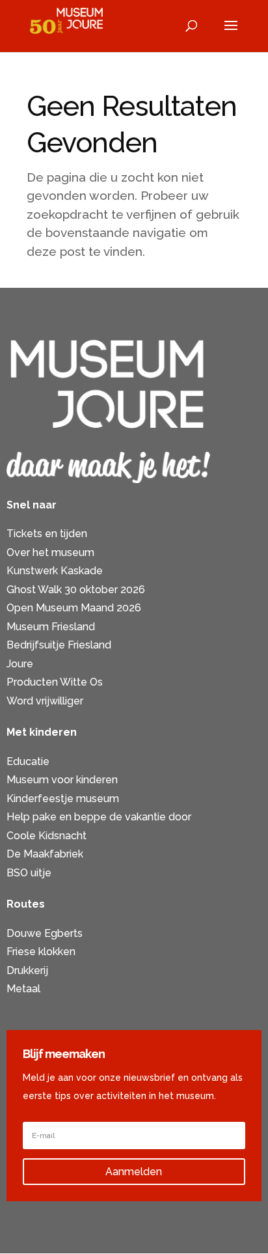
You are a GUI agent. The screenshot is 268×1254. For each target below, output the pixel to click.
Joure (20, 664)
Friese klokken (41, 951)
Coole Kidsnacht (47, 835)
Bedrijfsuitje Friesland (59, 645)
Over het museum (50, 552)
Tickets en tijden (47, 533)
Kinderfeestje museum (63, 798)
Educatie (28, 761)
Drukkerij (27, 970)
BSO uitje (29, 873)
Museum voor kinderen (62, 779)
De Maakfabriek (45, 854)
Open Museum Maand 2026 (74, 608)
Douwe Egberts (45, 933)
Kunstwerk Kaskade (55, 570)
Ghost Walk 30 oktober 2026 (76, 589)
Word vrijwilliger (45, 701)
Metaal (23, 988)
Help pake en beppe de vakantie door (99, 817)
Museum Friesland (51, 626)
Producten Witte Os (55, 682)
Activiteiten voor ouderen (68, 1007)
